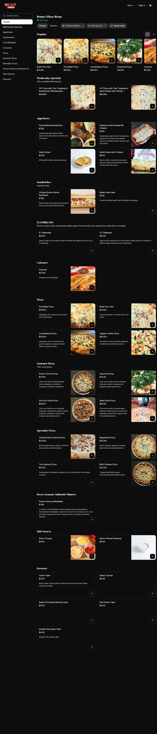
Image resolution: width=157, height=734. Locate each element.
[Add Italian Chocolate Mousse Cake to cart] (91, 620)
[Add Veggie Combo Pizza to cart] (152, 351)
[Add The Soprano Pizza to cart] (91, 482)
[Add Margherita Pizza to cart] (152, 455)
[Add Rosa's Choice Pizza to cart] (91, 391)
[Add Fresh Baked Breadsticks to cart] (91, 143)
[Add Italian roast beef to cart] (152, 210)
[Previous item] (147, 34)
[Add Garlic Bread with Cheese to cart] (152, 170)
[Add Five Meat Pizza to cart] (85, 60)
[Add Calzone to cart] (91, 287)
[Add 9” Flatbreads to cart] (91, 250)
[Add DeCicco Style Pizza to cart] (91, 418)
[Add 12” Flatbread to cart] (152, 250)
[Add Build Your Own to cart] (58, 60)
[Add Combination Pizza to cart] (111, 60)
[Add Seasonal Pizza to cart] (138, 60)
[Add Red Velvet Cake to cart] (152, 620)
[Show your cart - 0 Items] (150, 5)
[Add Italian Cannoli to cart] (152, 593)
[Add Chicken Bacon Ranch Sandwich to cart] (91, 210)
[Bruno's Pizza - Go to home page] (10, 5)
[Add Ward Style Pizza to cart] (152, 418)
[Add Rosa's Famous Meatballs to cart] (91, 519)
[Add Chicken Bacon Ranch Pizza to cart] (91, 455)
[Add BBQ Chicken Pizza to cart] (152, 482)
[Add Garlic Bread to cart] (91, 170)
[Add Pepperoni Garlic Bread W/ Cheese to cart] (152, 143)
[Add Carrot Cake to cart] (91, 593)
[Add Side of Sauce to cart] (91, 556)
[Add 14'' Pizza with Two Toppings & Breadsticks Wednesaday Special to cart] (91, 106)
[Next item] (153, 34)
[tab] (42, 25)
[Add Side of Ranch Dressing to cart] (152, 556)
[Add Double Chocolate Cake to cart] (91, 647)
